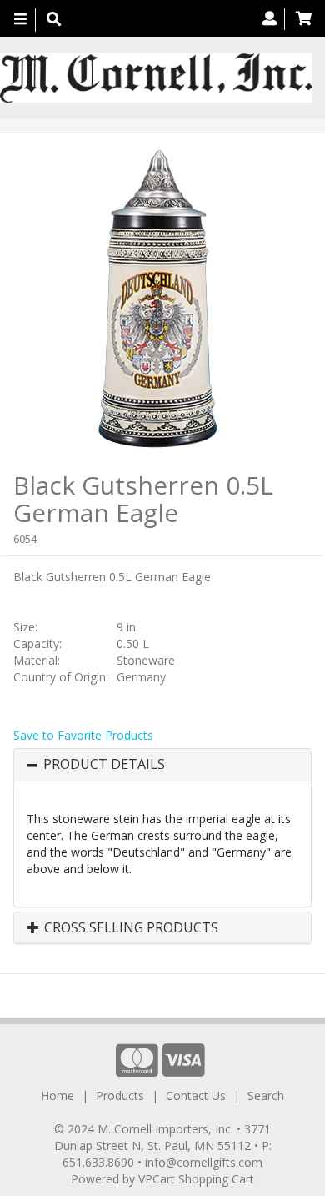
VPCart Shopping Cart (196, 1179)
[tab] (162, 765)
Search (266, 1095)
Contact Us (196, 1095)
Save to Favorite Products (83, 735)
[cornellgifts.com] (156, 78)
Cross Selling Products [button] (129, 928)
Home (57, 1095)
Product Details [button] (104, 764)
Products (120, 1095)
